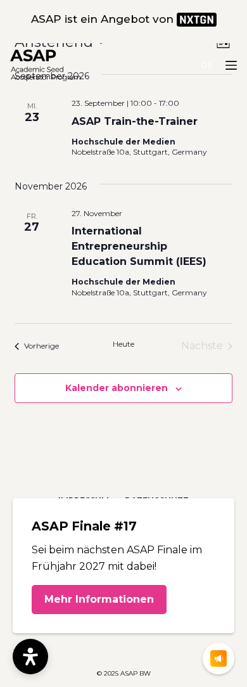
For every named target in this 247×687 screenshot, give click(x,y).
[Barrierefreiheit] (30, 656)
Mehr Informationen (99, 599)
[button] (207, 65)
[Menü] (231, 65)
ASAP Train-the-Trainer (135, 121)
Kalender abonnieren (116, 388)
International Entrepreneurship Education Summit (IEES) (139, 246)
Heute (123, 344)
